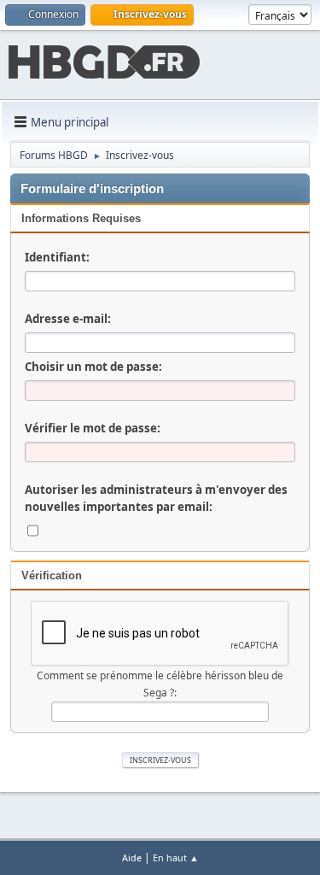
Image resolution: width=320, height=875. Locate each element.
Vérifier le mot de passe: (92, 428)
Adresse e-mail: (68, 318)
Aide (132, 857)
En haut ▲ (176, 857)
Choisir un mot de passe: (93, 366)
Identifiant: (57, 257)
